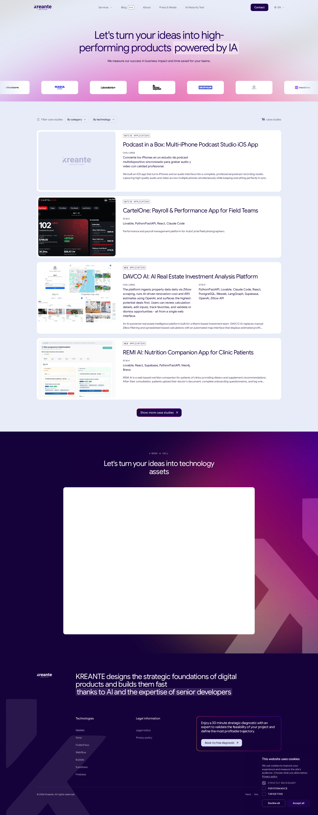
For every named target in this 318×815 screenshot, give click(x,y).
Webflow (81, 752)
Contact (259, 7)
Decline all (274, 803)
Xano (79, 737)
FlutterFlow (82, 745)
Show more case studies (157, 412)
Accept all (298, 803)
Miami (257, 794)
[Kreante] (43, 7)
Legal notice (143, 730)
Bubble (80, 759)
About (147, 7)
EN (279, 7)
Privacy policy (144, 737)
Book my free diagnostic (219, 742)
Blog (127, 7)
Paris (248, 794)
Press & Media (167, 7)
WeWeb (80, 730)
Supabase (82, 767)
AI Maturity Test (194, 7)
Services (103, 7)
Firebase (81, 774)
